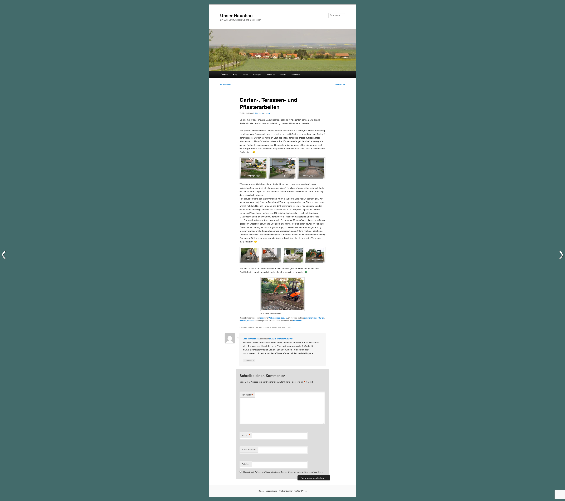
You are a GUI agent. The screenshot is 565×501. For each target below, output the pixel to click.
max (268, 113)
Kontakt (283, 74)
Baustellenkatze (311, 317)
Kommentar (247, 394)
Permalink (297, 320)
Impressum (295, 74)
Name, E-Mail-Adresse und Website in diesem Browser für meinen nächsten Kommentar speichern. (283, 472)
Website (245, 464)
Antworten (249, 360)
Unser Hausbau (236, 15)
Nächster (340, 84)
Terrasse (251, 320)
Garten (284, 317)
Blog (235, 74)
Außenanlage (274, 317)
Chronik (245, 74)
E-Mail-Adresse (249, 449)
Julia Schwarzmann (251, 338)
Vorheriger (225, 84)
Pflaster (243, 320)
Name (246, 435)
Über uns (225, 74)
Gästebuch (270, 74)
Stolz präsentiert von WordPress (293, 491)
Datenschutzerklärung (268, 491)
